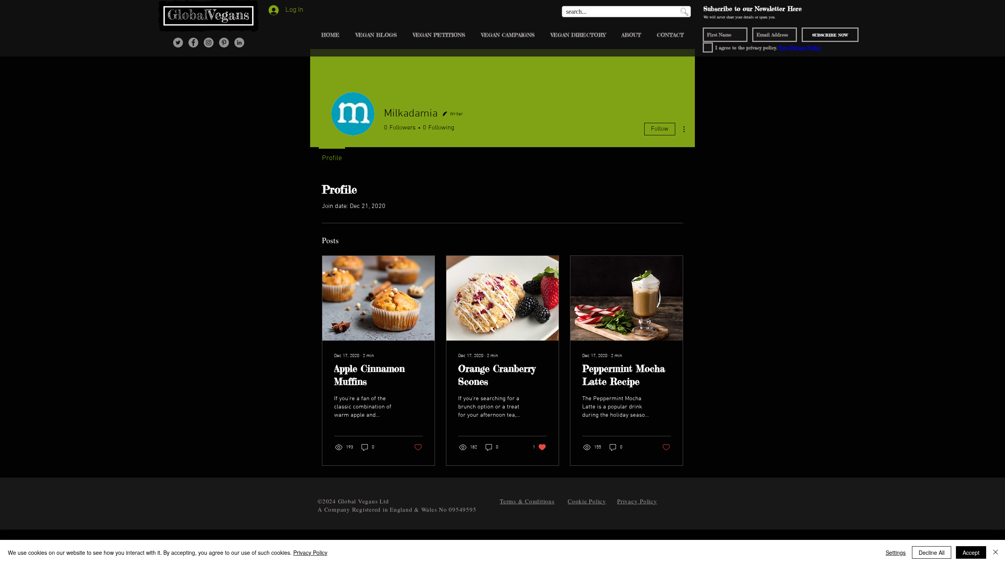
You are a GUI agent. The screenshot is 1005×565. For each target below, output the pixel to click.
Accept (971, 552)
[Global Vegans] (193, 42)
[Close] (995, 552)
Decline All (932, 552)
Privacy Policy (310, 552)
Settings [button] (896, 552)
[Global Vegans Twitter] (178, 42)
